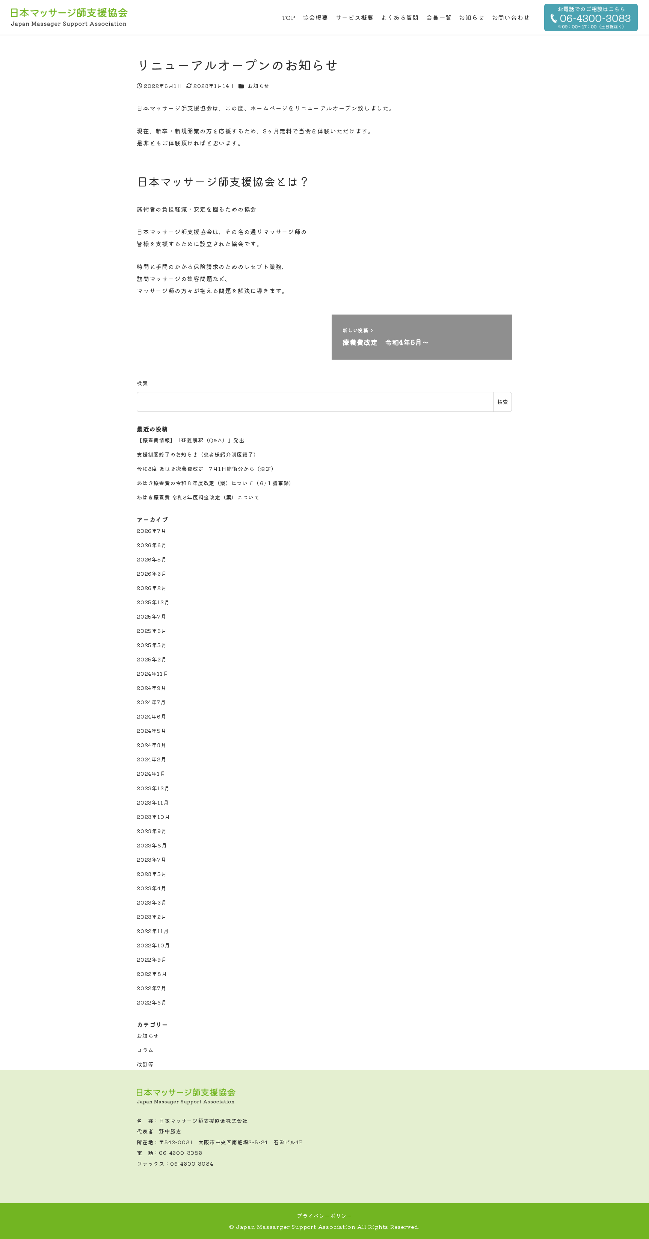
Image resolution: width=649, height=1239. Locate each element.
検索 (142, 383)
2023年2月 (152, 916)
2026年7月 (151, 530)
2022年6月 (152, 1002)
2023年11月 (153, 802)
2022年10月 (153, 945)
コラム (145, 1050)
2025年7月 (151, 616)
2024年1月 (151, 773)
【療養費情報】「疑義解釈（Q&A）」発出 (191, 440)
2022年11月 (153, 931)
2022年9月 (152, 959)
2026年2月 (152, 588)
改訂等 (145, 1064)
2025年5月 (152, 645)
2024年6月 (151, 716)
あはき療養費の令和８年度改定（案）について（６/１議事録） (215, 483)
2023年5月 (152, 873)
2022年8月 (152, 973)
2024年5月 (151, 730)
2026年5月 (152, 559)
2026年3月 (152, 573)
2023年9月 (152, 831)
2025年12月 (153, 602)
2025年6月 (152, 630)
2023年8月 (152, 845)
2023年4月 (151, 888)
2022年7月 (151, 988)
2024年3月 (151, 745)
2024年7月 (151, 702)
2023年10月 (153, 816)
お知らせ (259, 85)
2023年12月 (153, 788)
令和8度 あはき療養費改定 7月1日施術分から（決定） (207, 468)
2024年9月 (151, 687)
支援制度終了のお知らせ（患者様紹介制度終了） (198, 454)
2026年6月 (152, 545)
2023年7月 (151, 859)
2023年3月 (152, 902)
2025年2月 (152, 659)
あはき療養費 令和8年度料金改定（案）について (198, 497)
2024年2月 (151, 759)
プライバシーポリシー (324, 1215)
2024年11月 (152, 673)
